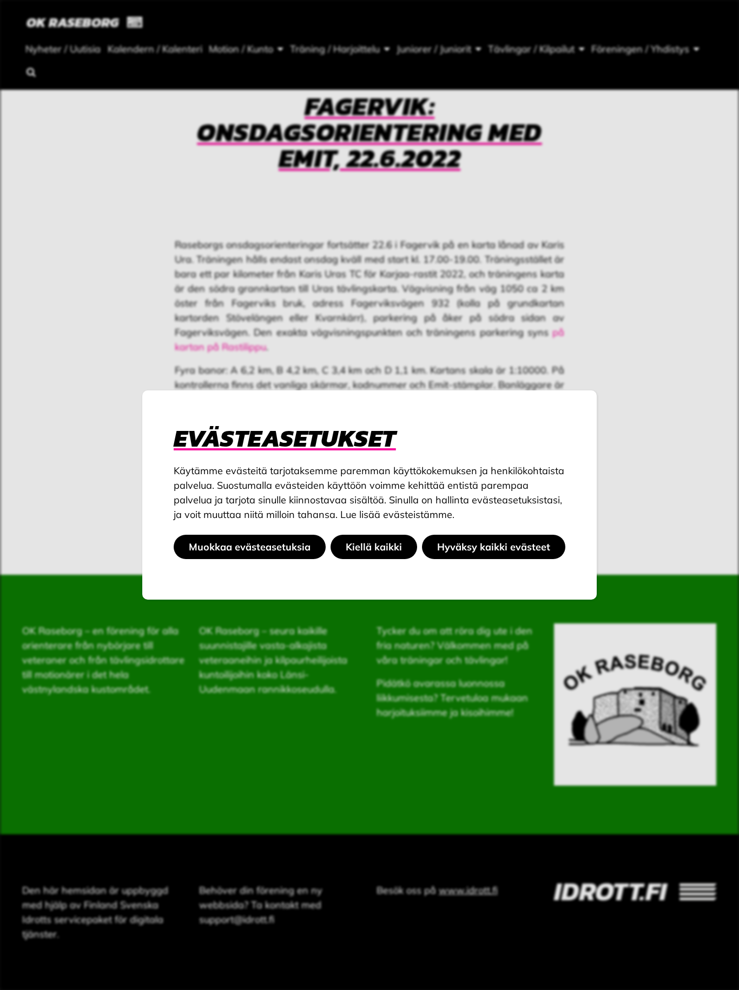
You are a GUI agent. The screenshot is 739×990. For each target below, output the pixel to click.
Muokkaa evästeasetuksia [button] (250, 547)
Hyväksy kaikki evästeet (493, 547)
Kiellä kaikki (374, 547)
